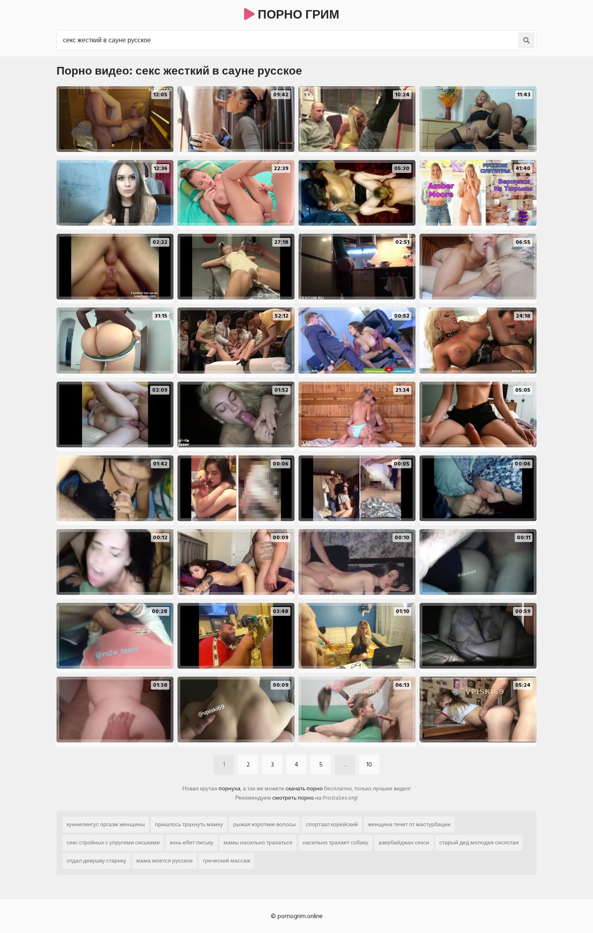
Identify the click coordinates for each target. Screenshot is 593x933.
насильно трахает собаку (335, 842)
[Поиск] (526, 40)
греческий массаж (226, 860)
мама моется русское (164, 860)
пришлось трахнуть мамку (189, 824)
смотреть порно (293, 797)
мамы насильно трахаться (257, 842)
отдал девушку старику (96, 860)
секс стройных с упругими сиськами (113, 842)
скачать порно (304, 788)
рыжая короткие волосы (264, 824)
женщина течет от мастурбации (409, 824)
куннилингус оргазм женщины (106, 824)
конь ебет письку (191, 842)
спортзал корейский (332, 824)
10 (369, 764)
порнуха (229, 788)
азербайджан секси (403, 842)
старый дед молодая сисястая (479, 842)
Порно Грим (297, 15)
